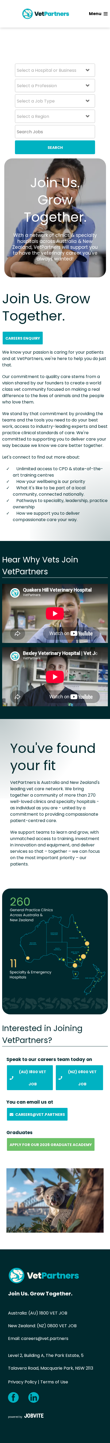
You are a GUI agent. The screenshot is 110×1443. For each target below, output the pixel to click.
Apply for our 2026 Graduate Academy (51, 1144)
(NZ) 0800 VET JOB (57, 1326)
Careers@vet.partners (40, 1114)
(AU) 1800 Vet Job (32, 1078)
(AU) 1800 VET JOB (47, 1313)
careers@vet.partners (44, 1338)
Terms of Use (54, 1382)
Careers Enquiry (22, 338)
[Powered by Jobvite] (26, 1416)
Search (55, 147)
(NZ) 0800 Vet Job (82, 1078)
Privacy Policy (22, 1382)
